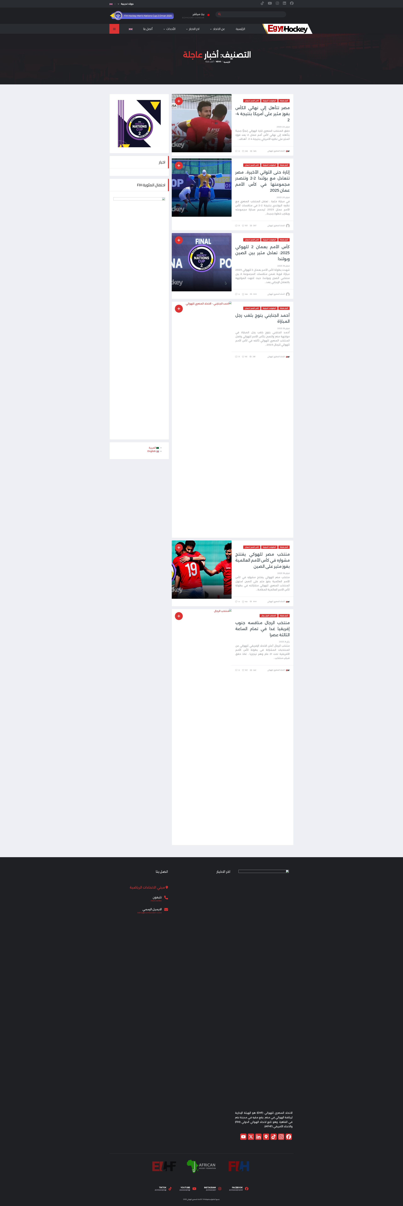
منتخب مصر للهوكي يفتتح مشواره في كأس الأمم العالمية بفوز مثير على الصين (262, 560)
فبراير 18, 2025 (283, 266)
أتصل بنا (148, 29)
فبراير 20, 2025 (283, 197)
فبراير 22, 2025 (283, 127)
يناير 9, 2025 (284, 642)
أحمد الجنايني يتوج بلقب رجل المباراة (262, 318)
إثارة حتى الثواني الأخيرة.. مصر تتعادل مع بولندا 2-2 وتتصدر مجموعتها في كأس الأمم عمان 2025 (262, 181)
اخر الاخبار (194, 29)
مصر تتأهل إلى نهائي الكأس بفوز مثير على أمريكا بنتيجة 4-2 (262, 114)
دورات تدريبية (127, 4)
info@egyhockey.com (149, 913)
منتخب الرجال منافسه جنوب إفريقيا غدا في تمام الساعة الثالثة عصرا (262, 628)
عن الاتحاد (219, 29)
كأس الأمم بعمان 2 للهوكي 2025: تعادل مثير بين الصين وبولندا (262, 253)
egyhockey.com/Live (193, 18)
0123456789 (156, 901)
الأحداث (171, 29)
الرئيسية (240, 29)
